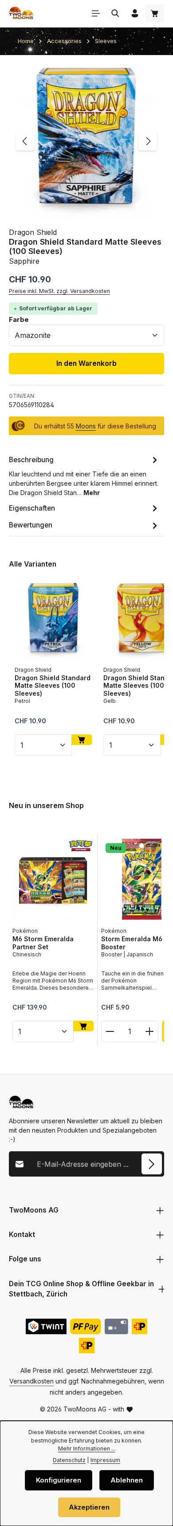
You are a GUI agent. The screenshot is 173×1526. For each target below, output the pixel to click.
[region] (86, 141)
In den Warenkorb (86, 363)
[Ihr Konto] (135, 13)
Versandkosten (31, 1381)
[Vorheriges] (25, 141)
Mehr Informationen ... (86, 1448)
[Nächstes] (147, 141)
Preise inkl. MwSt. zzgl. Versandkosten (59, 291)
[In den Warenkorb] (81, 739)
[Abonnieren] (152, 1163)
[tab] (84, 475)
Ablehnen (126, 1480)
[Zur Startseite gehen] (21, 13)
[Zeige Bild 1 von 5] (75, 208)
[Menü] (96, 13)
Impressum (105, 1460)
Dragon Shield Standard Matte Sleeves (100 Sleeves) (52, 685)
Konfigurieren (58, 1480)
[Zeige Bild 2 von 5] (91, 208)
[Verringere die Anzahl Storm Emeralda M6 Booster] (109, 1031)
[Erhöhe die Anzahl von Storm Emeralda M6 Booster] (149, 1031)
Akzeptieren (89, 1507)
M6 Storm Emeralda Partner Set (43, 943)
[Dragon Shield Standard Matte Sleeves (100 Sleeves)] (86, 141)
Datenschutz (69, 1460)
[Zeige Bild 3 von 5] (103, 208)
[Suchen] (115, 13)
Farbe (19, 319)
